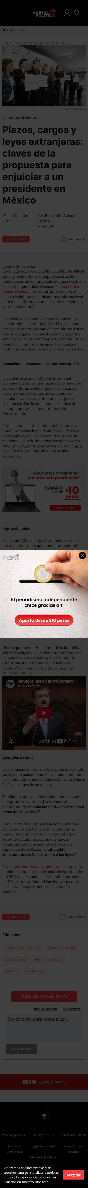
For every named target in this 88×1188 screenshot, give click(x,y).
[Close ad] (82, 555)
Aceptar (73, 1175)
